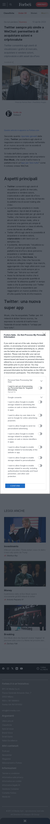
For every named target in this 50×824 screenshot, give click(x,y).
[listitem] (25, 381)
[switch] (40, 388)
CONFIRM (15, 486)
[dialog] (25, 412)
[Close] (45, 335)
